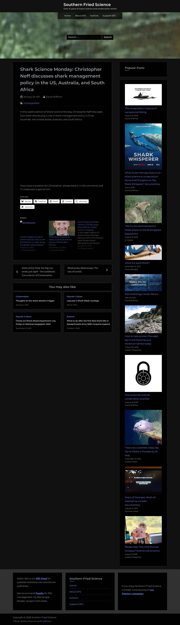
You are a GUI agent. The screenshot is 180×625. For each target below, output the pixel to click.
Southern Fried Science (87, 4)
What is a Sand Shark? (137, 263)
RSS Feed (41, 578)
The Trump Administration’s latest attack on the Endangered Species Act (143, 230)
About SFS (80, 15)
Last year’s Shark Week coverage (83, 301)
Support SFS (109, 15)
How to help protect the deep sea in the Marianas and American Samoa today (141, 340)
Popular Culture (74, 296)
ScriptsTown (45, 621)
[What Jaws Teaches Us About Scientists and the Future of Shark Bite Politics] (62, 228)
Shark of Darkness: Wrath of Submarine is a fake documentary (140, 501)
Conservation (22, 296)
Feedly (40, 593)
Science (70, 316)
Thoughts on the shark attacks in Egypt (35, 301)
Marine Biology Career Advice (141, 294)
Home (67, 15)
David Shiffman (54, 96)
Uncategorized (31, 103)
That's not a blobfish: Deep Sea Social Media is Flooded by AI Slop (142, 451)
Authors (94, 15)
